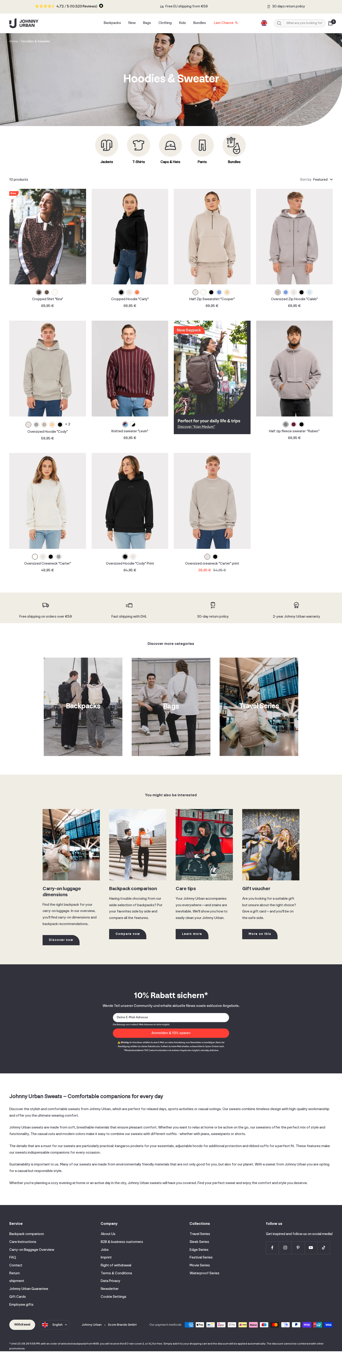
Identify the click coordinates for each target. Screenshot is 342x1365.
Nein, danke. (216, 709)
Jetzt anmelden (216, 701)
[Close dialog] (256, 630)
